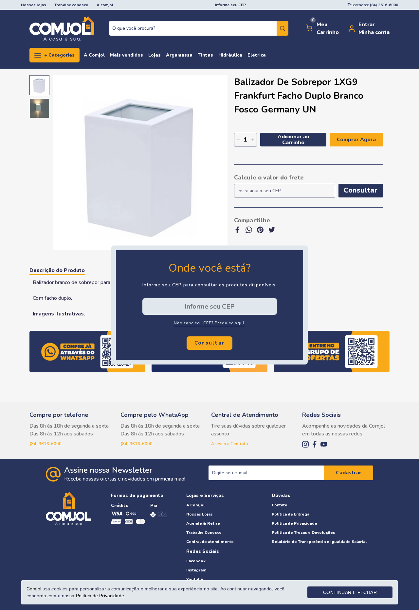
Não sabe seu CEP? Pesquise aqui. (210, 323)
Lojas (154, 55)
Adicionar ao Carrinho (293, 139)
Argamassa (179, 55)
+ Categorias (59, 55)
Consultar (360, 190)
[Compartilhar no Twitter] (271, 232)
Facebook (196, 561)
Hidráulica (230, 55)
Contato (279, 505)
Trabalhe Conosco (204, 532)
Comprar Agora (356, 139)
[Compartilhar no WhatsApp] (249, 232)
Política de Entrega (290, 514)
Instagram (196, 570)
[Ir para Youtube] (323, 445)
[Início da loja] (61, 28)
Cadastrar (348, 472)
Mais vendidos (126, 55)
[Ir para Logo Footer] (68, 538)
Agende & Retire (203, 523)
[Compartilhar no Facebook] (237, 232)
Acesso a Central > (230, 444)
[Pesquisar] (282, 28)
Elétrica (256, 55)
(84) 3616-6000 (45, 444)
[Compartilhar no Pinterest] (260, 232)
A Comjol (94, 55)
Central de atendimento (210, 541)
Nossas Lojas (199, 514)
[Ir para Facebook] (314, 445)
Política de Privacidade (294, 523)
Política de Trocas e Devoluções (303, 532)
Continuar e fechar (350, 592)
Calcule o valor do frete (269, 177)
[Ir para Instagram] (305, 445)
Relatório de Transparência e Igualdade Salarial (319, 541)
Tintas (205, 55)
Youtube (194, 579)
